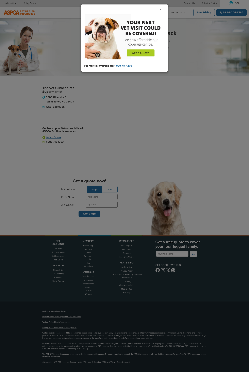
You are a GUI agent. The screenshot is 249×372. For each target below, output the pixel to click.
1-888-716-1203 (123, 65)
